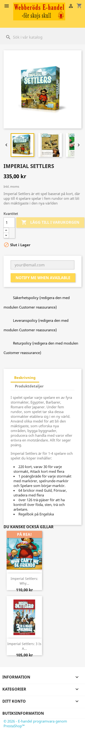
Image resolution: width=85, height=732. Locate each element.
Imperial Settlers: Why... (24, 581)
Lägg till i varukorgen (50, 222)
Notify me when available (43, 277)
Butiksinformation (23, 713)
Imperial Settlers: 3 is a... (24, 646)
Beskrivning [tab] (25, 377)
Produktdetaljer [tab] (29, 386)
